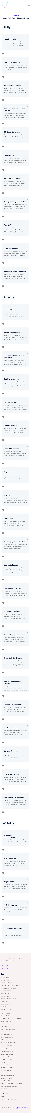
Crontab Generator (6, 1072)
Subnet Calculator (6, 1039)
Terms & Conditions (22, 1107)
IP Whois (3, 1023)
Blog (2, 1096)
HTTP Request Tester (6, 1045)
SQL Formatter (5, 993)
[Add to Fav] (3, 53)
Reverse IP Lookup (6, 1070)
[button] (29, 5)
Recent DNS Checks (6, 1088)
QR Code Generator (6, 1021)
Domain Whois (5, 980)
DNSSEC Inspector (6, 996)
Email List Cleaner (5, 1031)
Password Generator (6, 1009)
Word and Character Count (8, 998)
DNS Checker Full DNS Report (9, 1086)
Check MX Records (6, 1004)
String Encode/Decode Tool (8, 1042)
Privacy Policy (15, 1109)
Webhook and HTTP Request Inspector (11, 1083)
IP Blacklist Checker (6, 1048)
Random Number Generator (8, 1075)
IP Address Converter (6, 1067)
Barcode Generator (6, 1034)
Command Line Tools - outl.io (9, 1099)
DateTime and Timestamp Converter (11, 1018)
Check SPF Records (6, 1078)
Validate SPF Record (6, 982)
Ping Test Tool (5, 1015)
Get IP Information (6, 990)
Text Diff (3, 1062)
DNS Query (4, 1026)
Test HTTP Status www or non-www (10, 985)
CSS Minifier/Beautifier (7, 1037)
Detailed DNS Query (6, 1059)
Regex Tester (4, 1006)
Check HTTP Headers (6, 1064)
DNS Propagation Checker (8, 1029)
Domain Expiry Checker (7, 1051)
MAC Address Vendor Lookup (9, 1056)
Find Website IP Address (7, 1080)
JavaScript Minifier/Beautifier (8, 988)
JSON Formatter (5, 1013)
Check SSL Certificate (7, 1054)
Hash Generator (5, 977)
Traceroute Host (5, 1001)
